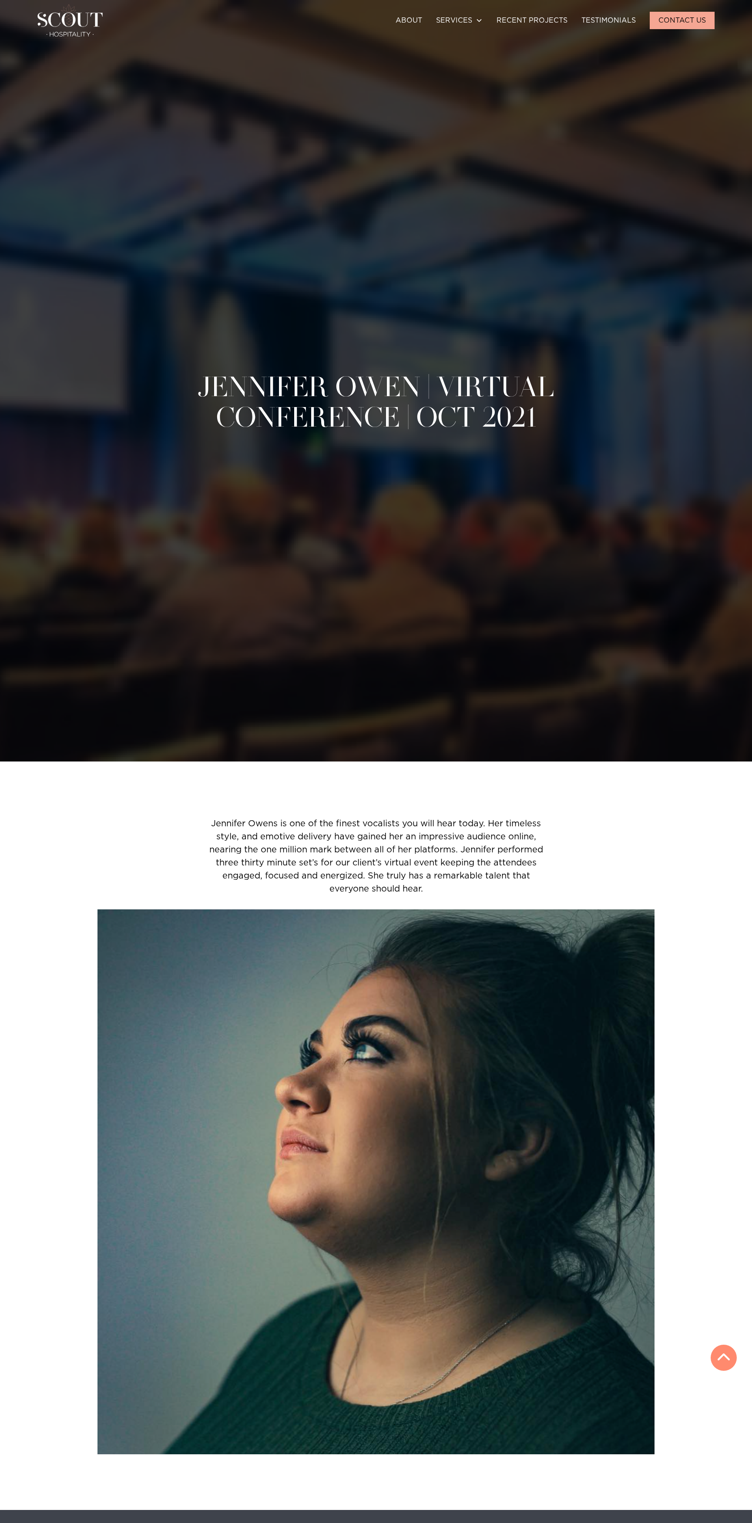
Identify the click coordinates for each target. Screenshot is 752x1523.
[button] (459, 20)
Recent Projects (532, 20)
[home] (70, 20)
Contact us (682, 20)
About (409, 20)
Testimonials (608, 20)
